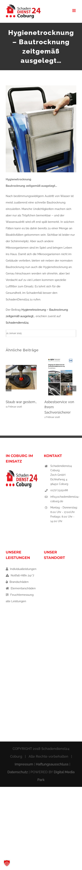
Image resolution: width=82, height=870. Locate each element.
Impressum (24, 764)
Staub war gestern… (21, 402)
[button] (8, 388)
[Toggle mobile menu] (74, 11)
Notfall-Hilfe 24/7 (22, 575)
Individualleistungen (22, 569)
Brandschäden (19, 582)
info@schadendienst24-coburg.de (65, 499)
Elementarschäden (23, 588)
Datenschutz (17, 772)
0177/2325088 (59, 490)
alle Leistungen (16, 601)
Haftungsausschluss (52, 764)
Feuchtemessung (22, 595)
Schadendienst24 (17, 322)
